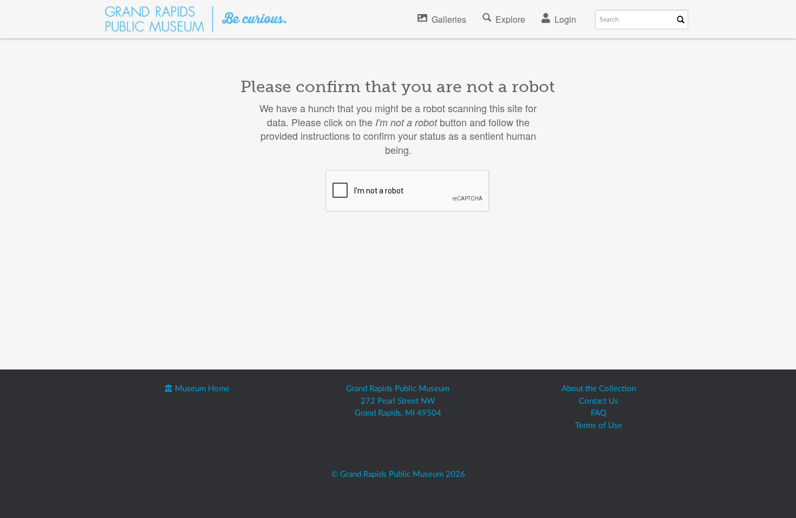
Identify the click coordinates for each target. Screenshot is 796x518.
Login (565, 19)
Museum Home (201, 389)
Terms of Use (598, 426)
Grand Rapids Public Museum (397, 389)
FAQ (598, 413)
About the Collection (599, 389)
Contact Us (598, 401)
